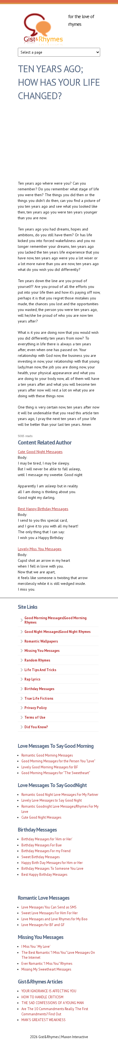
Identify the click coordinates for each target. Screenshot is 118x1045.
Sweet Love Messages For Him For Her (49, 913)
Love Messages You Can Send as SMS (49, 907)
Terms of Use (34, 717)
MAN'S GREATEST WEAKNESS (43, 1020)
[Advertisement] (59, 143)
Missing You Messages (42, 650)
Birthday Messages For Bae (41, 845)
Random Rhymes (37, 660)
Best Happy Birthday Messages (43, 508)
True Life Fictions (38, 698)
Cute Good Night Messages (40, 451)
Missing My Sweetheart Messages (46, 969)
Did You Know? (36, 727)
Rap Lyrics (32, 679)
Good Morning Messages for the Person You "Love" (58, 761)
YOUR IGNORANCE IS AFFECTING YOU (48, 991)
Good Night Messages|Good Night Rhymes (57, 631)
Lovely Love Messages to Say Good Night (51, 800)
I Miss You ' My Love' (35, 946)
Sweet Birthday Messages (40, 857)
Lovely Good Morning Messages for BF (49, 767)
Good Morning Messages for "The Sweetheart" (55, 773)
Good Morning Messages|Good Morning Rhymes (55, 620)
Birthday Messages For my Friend (46, 851)
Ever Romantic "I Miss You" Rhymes (46, 963)
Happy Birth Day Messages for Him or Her (52, 862)
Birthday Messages (39, 689)
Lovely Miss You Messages (39, 548)
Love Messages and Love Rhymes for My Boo (54, 919)
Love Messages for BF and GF (42, 924)
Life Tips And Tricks (40, 670)
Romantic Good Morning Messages (47, 755)
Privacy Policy (35, 707)
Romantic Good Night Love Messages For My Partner (59, 794)
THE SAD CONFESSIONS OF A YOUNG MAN (52, 1002)
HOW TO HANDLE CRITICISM (42, 997)
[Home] (43, 30)
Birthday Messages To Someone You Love (52, 868)
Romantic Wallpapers (41, 641)
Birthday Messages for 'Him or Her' (46, 839)
